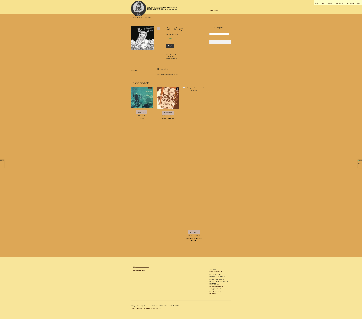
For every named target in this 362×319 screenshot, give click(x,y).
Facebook (212, 294)
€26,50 (170, 46)
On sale (329, 4)
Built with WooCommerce (152, 308)
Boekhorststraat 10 (215, 272)
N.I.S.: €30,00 (168, 113)
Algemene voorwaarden (141, 267)
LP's (138, 17)
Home (134, 17)
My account (350, 4)
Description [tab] (134, 70)
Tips (322, 4)
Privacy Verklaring (139, 270)
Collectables (339, 4)
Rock (142, 17)
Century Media (172, 58)
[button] (158, 28)
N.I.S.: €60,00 (194, 232)
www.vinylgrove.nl (215, 291)
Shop (358, 4)
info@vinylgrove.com (216, 286)
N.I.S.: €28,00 (141, 112)
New (316, 4)
